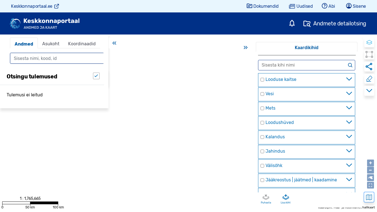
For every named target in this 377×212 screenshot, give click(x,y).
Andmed (24, 44)
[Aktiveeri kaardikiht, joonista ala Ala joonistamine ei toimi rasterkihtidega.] (369, 54)
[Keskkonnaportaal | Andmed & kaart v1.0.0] (44, 23)
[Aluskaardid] (369, 197)
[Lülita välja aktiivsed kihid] (265, 197)
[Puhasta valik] (369, 79)
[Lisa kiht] (285, 197)
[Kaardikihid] (369, 42)
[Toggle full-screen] (370, 185)
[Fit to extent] (370, 177)
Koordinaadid (82, 43)
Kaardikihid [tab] (306, 47)
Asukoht (50, 43)
